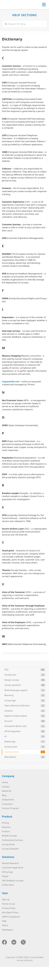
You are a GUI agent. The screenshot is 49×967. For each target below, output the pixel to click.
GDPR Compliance (11, 916)
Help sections (24, 15)
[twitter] (23, 941)
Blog (4, 795)
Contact (6, 786)
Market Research (10, 863)
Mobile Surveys (9, 835)
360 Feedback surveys (13, 880)
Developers (7, 929)
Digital (5, 876)
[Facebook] (4, 941)
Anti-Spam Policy (10, 912)
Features (6, 827)
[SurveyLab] (13, 4)
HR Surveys (7, 872)
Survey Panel (8, 844)
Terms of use (8, 903)
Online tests (8, 884)
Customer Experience (12, 867)
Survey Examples (10, 848)
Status (5, 925)
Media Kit (6, 791)
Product (6, 831)
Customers (7, 804)
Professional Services (12, 840)
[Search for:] (24, 24)
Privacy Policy (8, 908)
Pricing (5, 822)
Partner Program (10, 808)
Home (5, 782)
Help (4, 921)
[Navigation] (44, 4)
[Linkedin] (13, 941)
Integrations (8, 799)
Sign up (5, 899)
